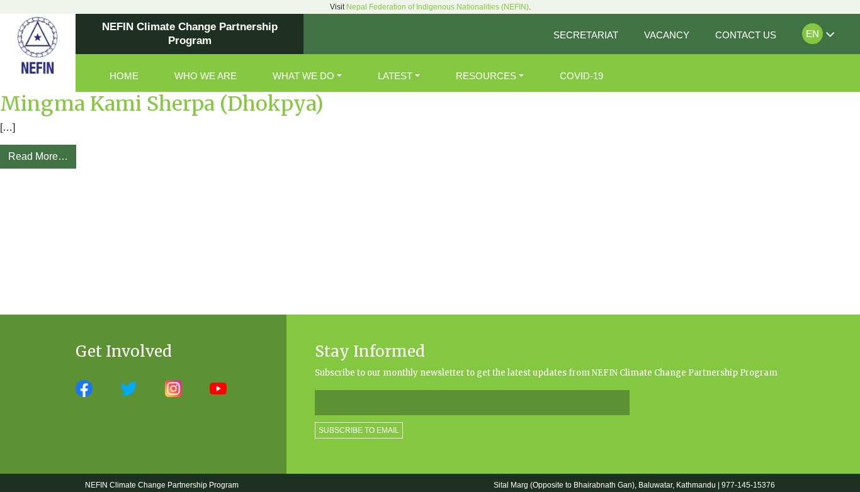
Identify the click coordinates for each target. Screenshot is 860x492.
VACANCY (666, 35)
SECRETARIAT (585, 35)
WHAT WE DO (303, 75)
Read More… (38, 156)
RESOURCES (486, 75)
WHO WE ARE (205, 75)
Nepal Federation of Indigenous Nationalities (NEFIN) (437, 7)
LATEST (395, 75)
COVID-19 (581, 75)
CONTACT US (745, 35)
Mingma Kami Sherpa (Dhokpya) (162, 103)
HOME (124, 75)
